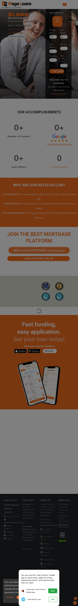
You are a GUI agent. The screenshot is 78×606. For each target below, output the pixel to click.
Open (53, 591)
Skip (53, 599)
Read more (9, 597)
